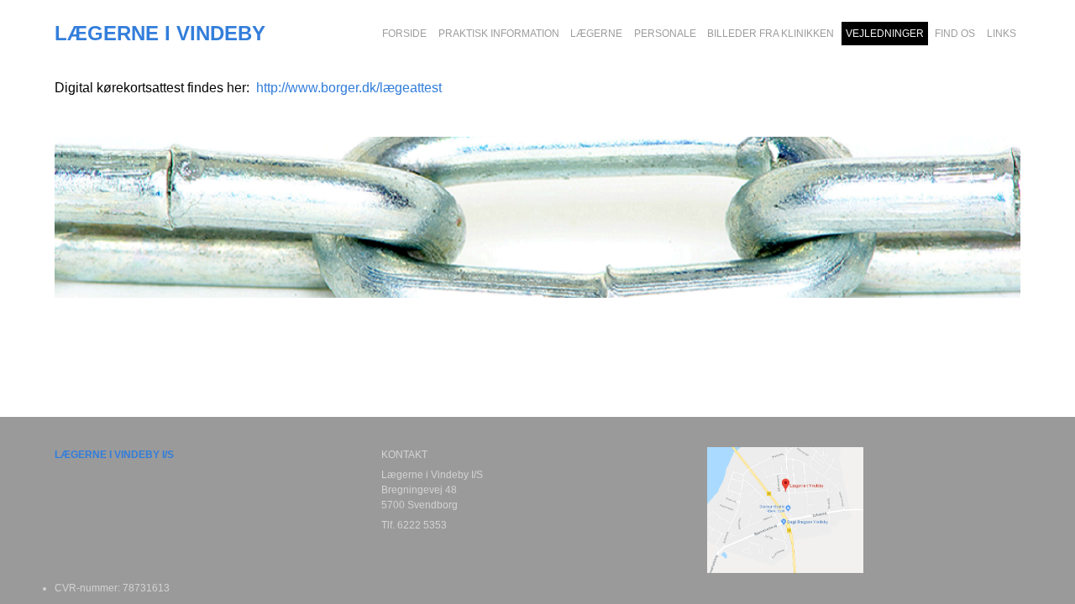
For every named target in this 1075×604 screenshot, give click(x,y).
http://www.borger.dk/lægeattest (349, 88)
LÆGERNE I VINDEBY (160, 33)
